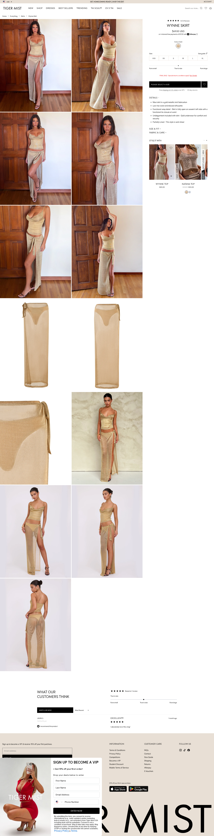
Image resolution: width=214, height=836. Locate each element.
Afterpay (147, 767)
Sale (119, 8)
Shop (39, 8)
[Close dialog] (98, 762)
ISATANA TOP (188, 183)
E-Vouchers (148, 771)
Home (4, 16)
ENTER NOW (76, 811)
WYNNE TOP (162, 183)
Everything (13, 16)
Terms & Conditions (117, 750)
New (30, 8)
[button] (178, 20)
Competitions (114, 757)
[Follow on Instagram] (180, 750)
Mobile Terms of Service (119, 767)
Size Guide (148, 757)
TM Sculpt (96, 8)
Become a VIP (115, 760)
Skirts (23, 16)
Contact (147, 753)
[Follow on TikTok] (184, 750)
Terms (74, 831)
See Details (193, 75)
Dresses (50, 8)
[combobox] (58, 802)
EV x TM (109, 8)
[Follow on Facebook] (188, 750)
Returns (147, 764)
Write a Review (49, 711)
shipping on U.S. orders (170, 90)
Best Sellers (66, 8)
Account (208, 1)
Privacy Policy (115, 753)
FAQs (146, 750)
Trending (81, 8)
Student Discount (116, 764)
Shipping (147, 760)
